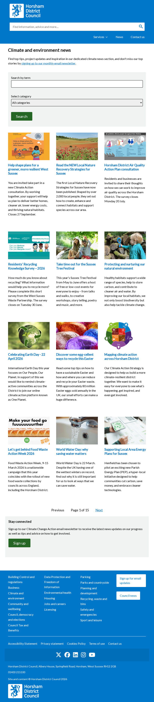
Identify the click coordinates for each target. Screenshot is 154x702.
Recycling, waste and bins (93, 601)
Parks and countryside (94, 582)
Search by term (20, 77)
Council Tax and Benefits (18, 627)
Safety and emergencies (88, 612)
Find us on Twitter (58, 654)
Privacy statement (52, 643)
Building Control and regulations (21, 579)
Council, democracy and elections (20, 617)
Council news (128, 595)
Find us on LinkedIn (75, 654)
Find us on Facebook (67, 654)
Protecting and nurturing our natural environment (124, 266)
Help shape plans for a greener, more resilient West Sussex (28, 169)
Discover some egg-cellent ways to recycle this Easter (75, 356)
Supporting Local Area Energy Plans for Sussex (125, 451)
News (119, 37)
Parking (85, 577)
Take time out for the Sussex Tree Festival (76, 266)
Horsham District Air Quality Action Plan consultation (124, 167)
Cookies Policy (76, 643)
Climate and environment (16, 595)
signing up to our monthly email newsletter (48, 63)
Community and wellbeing (18, 606)
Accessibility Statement (22, 643)
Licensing (50, 609)
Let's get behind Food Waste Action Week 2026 (28, 451)
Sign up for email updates (130, 581)
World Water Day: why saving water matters (72, 451)
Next (99, 510)
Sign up (21, 544)
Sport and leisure (91, 620)
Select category (21, 96)
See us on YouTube (92, 654)
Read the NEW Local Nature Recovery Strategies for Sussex (75, 169)
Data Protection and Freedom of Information (57, 582)
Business (13, 587)
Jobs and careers (55, 604)
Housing (49, 598)
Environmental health (57, 592)
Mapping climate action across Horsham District (121, 356)
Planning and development (88, 590)
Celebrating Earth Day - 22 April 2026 (26, 356)
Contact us (138, 37)
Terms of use (97, 643)
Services (99, 37)
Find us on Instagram (83, 654)
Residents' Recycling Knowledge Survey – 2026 (26, 266)
